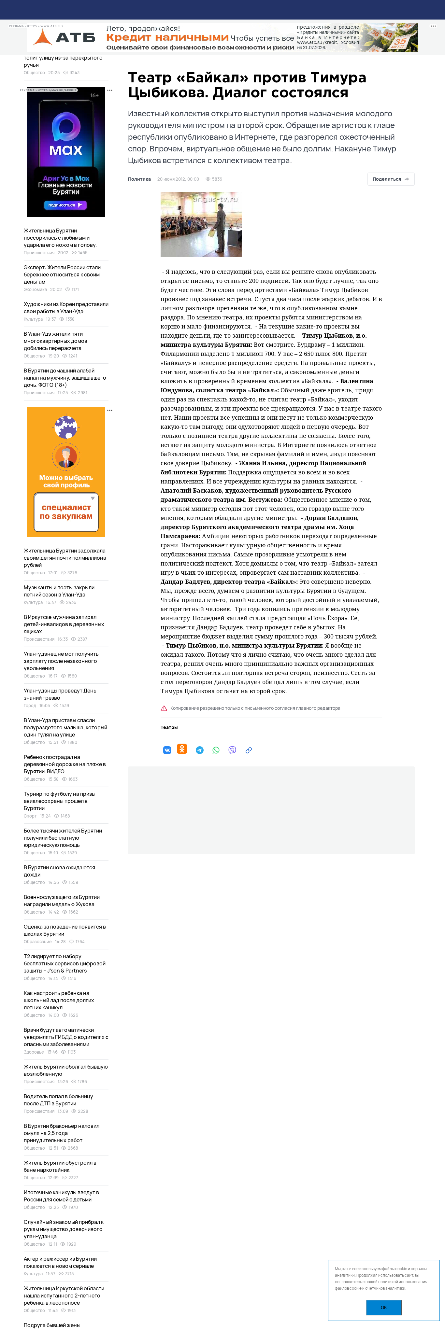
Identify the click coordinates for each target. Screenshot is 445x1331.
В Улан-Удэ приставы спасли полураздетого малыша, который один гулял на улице (65, 727)
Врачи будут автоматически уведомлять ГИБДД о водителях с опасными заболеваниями (66, 1037)
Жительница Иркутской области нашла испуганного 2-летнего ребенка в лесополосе (64, 1295)
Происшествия (39, 252)
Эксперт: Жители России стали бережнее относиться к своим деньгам (62, 274)
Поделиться (387, 179)
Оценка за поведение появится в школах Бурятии (65, 930)
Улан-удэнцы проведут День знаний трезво (60, 694)
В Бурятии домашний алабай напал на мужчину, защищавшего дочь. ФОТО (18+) (65, 377)
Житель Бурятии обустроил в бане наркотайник (60, 1166)
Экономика (35, 289)
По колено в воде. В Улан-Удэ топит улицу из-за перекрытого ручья (63, 57)
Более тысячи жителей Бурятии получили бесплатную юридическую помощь (63, 837)
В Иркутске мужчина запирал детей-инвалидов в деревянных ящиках (64, 624)
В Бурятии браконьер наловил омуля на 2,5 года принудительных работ (61, 1133)
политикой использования (402, 1281)
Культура (33, 319)
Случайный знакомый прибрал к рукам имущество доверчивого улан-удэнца (64, 1229)
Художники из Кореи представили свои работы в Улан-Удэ (66, 308)
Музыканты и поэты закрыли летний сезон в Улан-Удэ (59, 591)
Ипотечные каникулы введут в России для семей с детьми (61, 1196)
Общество (34, 72)
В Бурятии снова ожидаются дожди (59, 871)
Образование (38, 941)
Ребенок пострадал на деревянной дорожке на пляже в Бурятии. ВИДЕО (65, 764)
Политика (139, 179)
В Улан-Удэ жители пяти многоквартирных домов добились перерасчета (55, 341)
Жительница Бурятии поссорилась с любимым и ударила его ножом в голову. (60, 237)
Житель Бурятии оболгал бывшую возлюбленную (66, 1070)
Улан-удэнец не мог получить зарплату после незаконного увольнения (61, 661)
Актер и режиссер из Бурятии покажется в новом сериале (60, 1262)
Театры (169, 727)
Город (30, 705)
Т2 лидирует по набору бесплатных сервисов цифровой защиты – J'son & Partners (65, 963)
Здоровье (34, 1052)
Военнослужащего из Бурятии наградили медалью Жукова (62, 900)
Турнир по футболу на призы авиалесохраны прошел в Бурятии (59, 801)
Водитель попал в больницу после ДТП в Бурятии (58, 1100)
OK (384, 1307)
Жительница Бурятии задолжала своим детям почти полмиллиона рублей (65, 557)
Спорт (30, 816)
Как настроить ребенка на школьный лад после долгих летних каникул (59, 1000)
